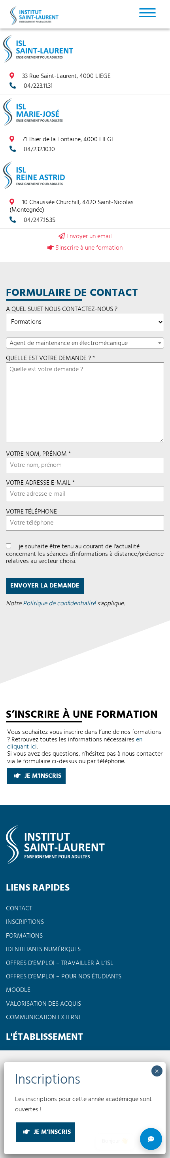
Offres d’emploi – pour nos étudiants (63, 977)
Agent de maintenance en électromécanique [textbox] (68, 343)
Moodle (18, 990)
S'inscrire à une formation (88, 248)
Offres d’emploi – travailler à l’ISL (59, 963)
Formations (24, 936)
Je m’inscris (51, 1132)
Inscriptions (25, 922)
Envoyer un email (88, 236)
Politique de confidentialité (59, 604)
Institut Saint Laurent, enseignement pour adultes (35, 15)
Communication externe (44, 1017)
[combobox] (85, 343)
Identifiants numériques (43, 949)
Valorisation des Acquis (43, 1004)
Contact (19, 909)
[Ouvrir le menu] (147, 12)
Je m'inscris (42, 776)
